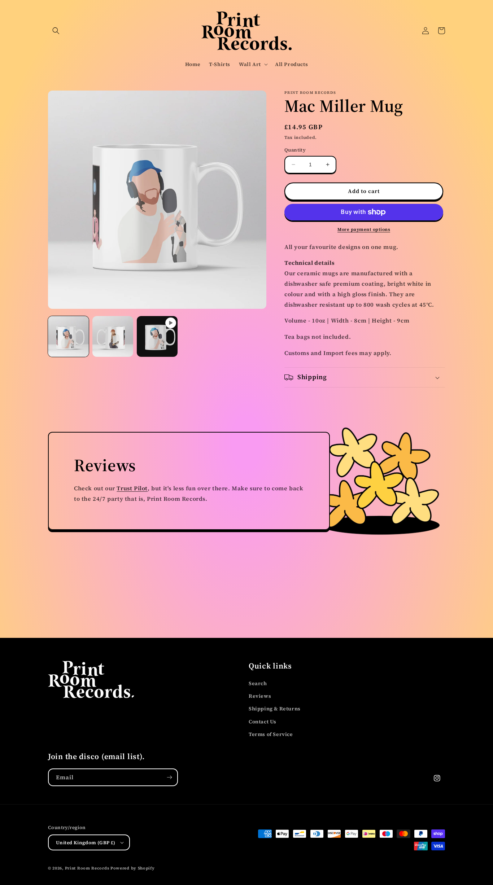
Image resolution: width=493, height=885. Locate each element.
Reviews (260, 696)
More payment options (363, 229)
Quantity (295, 150)
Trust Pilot (132, 488)
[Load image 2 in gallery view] (112, 336)
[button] (56, 31)
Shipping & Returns (275, 708)
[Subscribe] (169, 777)
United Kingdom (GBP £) (85, 843)
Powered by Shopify (132, 868)
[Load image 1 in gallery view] (68, 336)
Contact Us (262, 721)
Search (258, 683)
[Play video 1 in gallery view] (157, 336)
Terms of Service (271, 734)
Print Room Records (87, 868)
